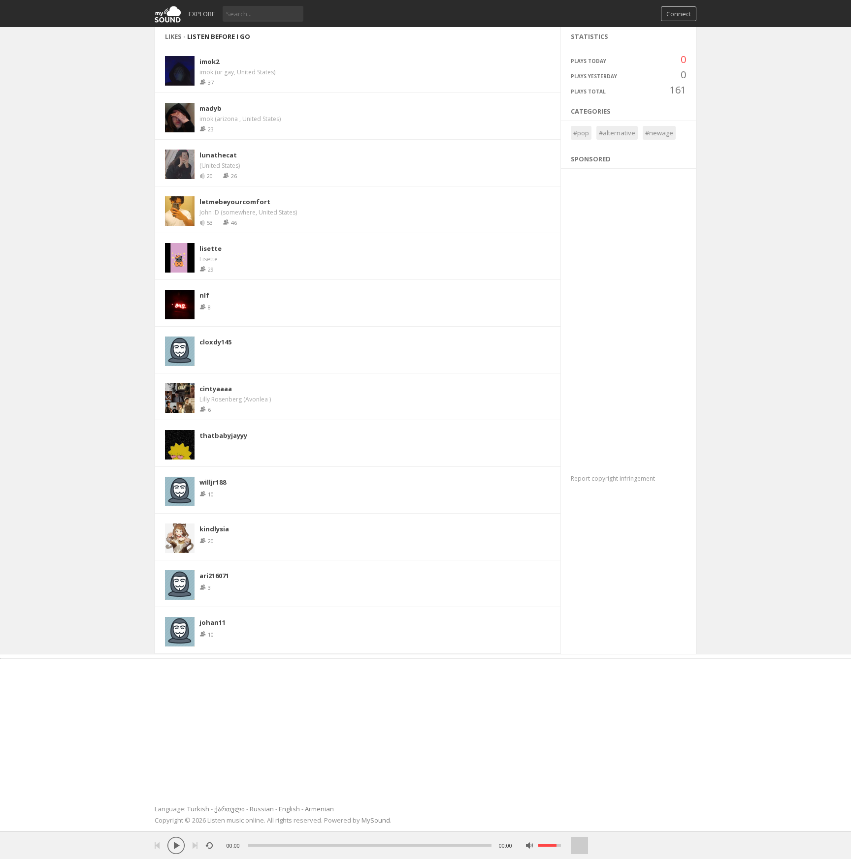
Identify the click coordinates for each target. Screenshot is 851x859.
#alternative (617, 132)
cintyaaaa (215, 388)
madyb (210, 108)
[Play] (176, 845)
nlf (204, 295)
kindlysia (214, 528)
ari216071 (214, 575)
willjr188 (212, 482)
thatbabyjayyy (223, 435)
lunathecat (218, 155)
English (289, 808)
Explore (202, 13)
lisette (210, 248)
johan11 (212, 622)
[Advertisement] (628, 316)
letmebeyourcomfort (234, 201)
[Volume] (549, 845)
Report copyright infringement (613, 478)
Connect (678, 13)
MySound (375, 820)
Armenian (319, 808)
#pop (581, 132)
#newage (659, 132)
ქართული (229, 808)
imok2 (209, 61)
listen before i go (218, 36)
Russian (262, 808)
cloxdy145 (215, 341)
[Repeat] (209, 845)
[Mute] (529, 845)
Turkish (198, 808)
